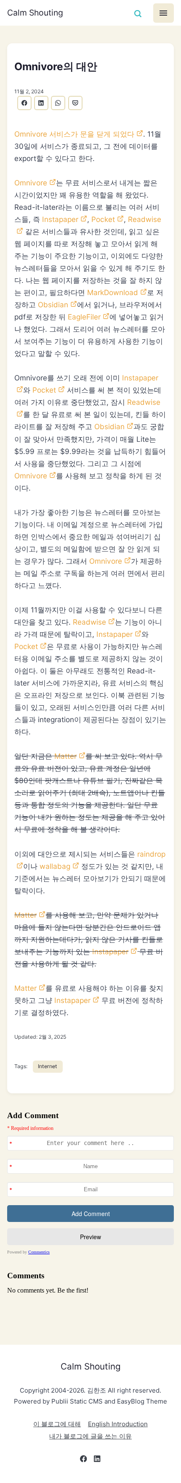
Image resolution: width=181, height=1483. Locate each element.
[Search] (137, 13)
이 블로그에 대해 (57, 1424)
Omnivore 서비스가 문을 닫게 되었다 (74, 133)
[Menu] (163, 13)
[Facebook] (83, 1460)
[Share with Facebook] (24, 103)
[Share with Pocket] (75, 103)
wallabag (55, 866)
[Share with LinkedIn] (41, 103)
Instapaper (60, 219)
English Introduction (118, 1424)
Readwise (89, 621)
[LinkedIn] (97, 1460)
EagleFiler (84, 316)
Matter (65, 756)
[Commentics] (90, 1213)
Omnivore (30, 182)
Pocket (103, 219)
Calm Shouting (35, 13)
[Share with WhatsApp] (58, 103)
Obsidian (53, 304)
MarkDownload (112, 292)
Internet (47, 1066)
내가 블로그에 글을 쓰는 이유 (90, 1436)
